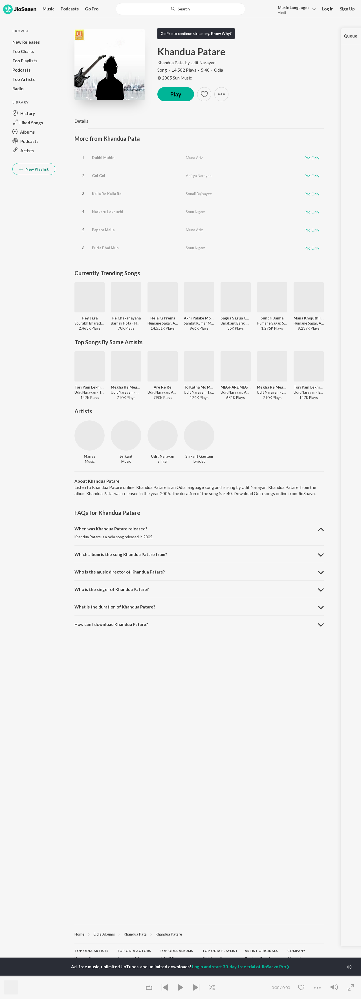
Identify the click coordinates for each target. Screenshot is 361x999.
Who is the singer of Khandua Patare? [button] (111, 589)
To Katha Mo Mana (199, 387)
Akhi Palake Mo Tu (199, 318)
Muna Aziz (194, 157)
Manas (89, 456)
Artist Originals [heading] (261, 950)
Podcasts (70, 8)
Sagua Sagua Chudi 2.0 (236, 318)
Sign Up (347, 8)
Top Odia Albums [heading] (176, 950)
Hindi (282, 12)
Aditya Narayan (199, 175)
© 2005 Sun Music (174, 77)
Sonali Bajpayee (199, 193)
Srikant (126, 456)
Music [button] (48, 8)
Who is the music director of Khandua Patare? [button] (119, 571)
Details (81, 121)
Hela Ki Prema (162, 318)
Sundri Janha (272, 318)
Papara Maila (103, 230)
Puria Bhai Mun (105, 248)
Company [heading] (296, 950)
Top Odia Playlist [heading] (220, 950)
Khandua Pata (170, 62)
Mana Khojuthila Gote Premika (309, 318)
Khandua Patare (169, 934)
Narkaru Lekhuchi (107, 211)
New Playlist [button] (37, 169)
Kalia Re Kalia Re (107, 193)
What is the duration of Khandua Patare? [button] (114, 606)
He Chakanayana (126, 318)
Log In (328, 8)
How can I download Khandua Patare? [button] (111, 624)
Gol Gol (98, 175)
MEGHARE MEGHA (236, 387)
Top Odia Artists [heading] (91, 950)
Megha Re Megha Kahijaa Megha (126, 387)
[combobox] (180, 9)
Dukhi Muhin (103, 157)
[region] (199, 934)
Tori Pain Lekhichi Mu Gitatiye (89, 387)
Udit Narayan (203, 62)
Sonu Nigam (195, 211)
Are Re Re (162, 387)
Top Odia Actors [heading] (134, 950)
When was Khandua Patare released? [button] (110, 528)
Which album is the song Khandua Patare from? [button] (120, 554)
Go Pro (91, 8)
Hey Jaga (90, 318)
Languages (293, 7)
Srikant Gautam (199, 456)
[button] (295, 9)
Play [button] (175, 94)
